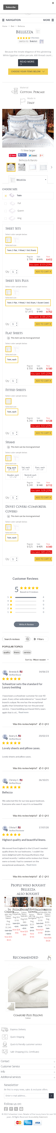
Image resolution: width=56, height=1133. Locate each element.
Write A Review (26, 624)
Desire (24, 909)
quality (7, 652)
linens (17, 652)
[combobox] (37, 659)
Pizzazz (17, 909)
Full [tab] (19, 203)
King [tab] (19, 218)
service (27, 652)
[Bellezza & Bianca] (21, 167)
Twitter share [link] (32, 155)
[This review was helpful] (40, 876)
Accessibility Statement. (38, 1117)
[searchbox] (13, 639)
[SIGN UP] (51, 1095)
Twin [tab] (19, 195)
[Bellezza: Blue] (43, 167)
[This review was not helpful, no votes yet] (46, 724)
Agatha (41, 909)
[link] (17, 270)
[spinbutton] (14, 271)
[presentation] (8, 240)
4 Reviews (34, 38)
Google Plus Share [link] (41, 155)
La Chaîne (9, 910)
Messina (49, 909)
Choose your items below (25, 71)
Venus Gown (32, 910)
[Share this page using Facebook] (22, 154)
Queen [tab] (20, 210)
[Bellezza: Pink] (32, 167)
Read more (24, 712)
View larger (29, 150)
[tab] (28, 1061)
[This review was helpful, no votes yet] (40, 724)
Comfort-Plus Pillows (28, 1015)
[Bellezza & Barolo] (11, 167)
